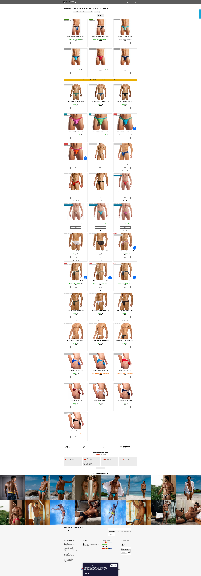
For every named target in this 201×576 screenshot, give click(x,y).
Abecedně (96, 11)
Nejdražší (82, 11)
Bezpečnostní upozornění (69, 555)
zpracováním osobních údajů (126, 531)
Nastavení (87, 573)
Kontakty (66, 543)
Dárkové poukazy (68, 545)
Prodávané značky (68, 560)
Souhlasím (113, 565)
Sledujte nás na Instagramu (101, 473)
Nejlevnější (76, 11)
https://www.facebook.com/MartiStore (91, 544)
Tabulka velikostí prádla (69, 558)
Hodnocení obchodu (100, 452)
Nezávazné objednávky (69, 544)
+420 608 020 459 (87, 543)
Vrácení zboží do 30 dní (69, 549)
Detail (76, 42)
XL (74, 45)
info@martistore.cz (88, 541)
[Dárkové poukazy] (126, 551)
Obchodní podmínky (69, 548)
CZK (122, 2)
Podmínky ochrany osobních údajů (71, 553)
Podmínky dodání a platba (70, 547)
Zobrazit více (100, 468)
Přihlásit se (111, 534)
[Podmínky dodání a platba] (107, 543)
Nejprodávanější (89, 11)
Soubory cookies (68, 554)
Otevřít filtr (100, 15)
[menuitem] (78, 2)
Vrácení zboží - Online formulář (71, 550)
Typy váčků (67, 556)
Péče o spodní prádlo (69, 559)
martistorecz (86, 545)
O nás (66, 542)
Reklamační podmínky (69, 551)
